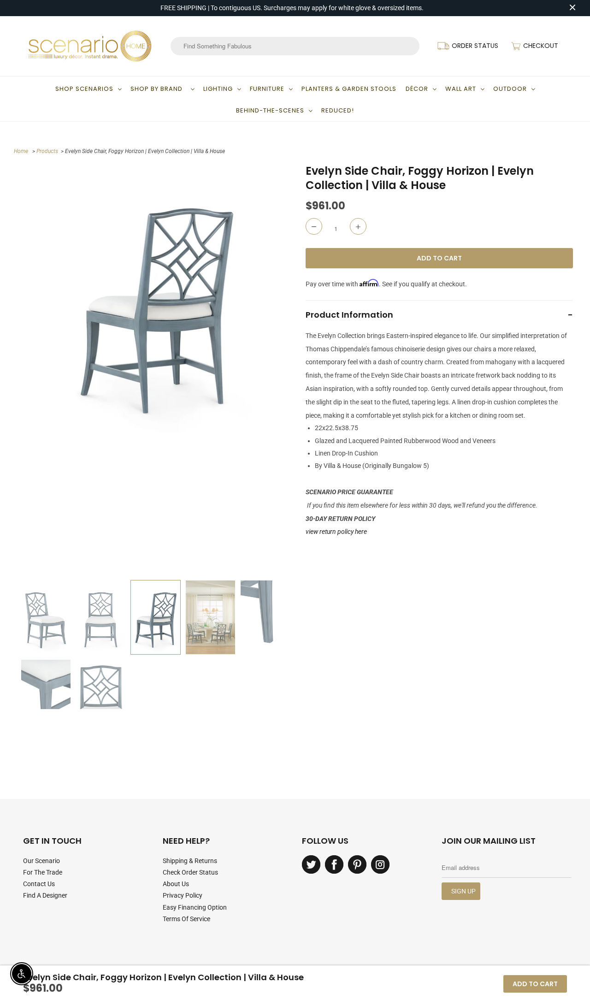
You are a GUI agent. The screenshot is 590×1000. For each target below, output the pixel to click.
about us (176, 884)
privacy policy (182, 895)
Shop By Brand (158, 88)
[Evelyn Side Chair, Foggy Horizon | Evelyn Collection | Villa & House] (155, 301)
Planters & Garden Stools (348, 88)
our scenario (41, 860)
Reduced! (337, 110)
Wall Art (460, 88)
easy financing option (195, 907)
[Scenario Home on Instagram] (380, 864)
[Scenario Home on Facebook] (334, 864)
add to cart (535, 983)
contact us (39, 884)
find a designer (45, 895)
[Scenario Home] (90, 46)
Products (47, 151)
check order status (190, 872)
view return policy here (336, 531)
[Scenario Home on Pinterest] (357, 864)
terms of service (186, 919)
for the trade (42, 872)
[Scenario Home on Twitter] (311, 864)
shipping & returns (190, 860)
